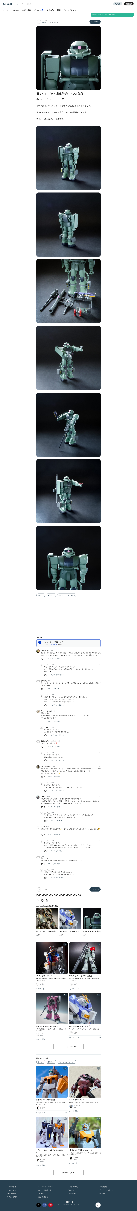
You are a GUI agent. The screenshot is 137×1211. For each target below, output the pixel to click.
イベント (38, 10)
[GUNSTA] (7, 4)
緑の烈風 (44, 681)
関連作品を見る (68, 1172)
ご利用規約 (103, 1187)
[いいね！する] (98, 1205)
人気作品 (50, 10)
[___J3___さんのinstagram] (43, 900)
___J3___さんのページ (68, 1046)
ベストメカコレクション (67, 595)
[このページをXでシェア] (38, 1205)
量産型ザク (51, 595)
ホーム (6, 10)
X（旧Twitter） (73, 1187)
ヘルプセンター (72, 10)
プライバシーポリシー (106, 1190)
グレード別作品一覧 (44, 1190)
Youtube (71, 1190)
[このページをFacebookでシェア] (44, 1205)
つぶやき (15, 10)
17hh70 (43, 796)
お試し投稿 (26, 10)
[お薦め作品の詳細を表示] (98, 99)
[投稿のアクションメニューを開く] (66, 989)
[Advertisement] (68, 614)
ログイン (118, 4)
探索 (59, 10)
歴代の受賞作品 (43, 1197)
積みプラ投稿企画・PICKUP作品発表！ (103, 14)
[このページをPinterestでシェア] (50, 1205)
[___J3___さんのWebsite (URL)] (47, 900)
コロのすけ (77, 1105)
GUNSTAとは (11, 1187)
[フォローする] (95, 22)
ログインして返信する (54, 658)
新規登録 (129, 4)
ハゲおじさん (45, 650)
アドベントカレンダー (45, 1187)
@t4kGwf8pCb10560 (48, 741)
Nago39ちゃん (46, 711)
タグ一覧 (41, 1193)
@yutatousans (46, 766)
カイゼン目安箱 (12, 1197)
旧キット (45, 22)
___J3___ (45, 20)
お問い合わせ (11, 1193)
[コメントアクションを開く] (99, 650)
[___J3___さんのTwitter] (38, 900)
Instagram (72, 1193)
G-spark (42, 1107)
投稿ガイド (103, 1193)
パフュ (43, 826)
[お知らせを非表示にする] (131, 15)
